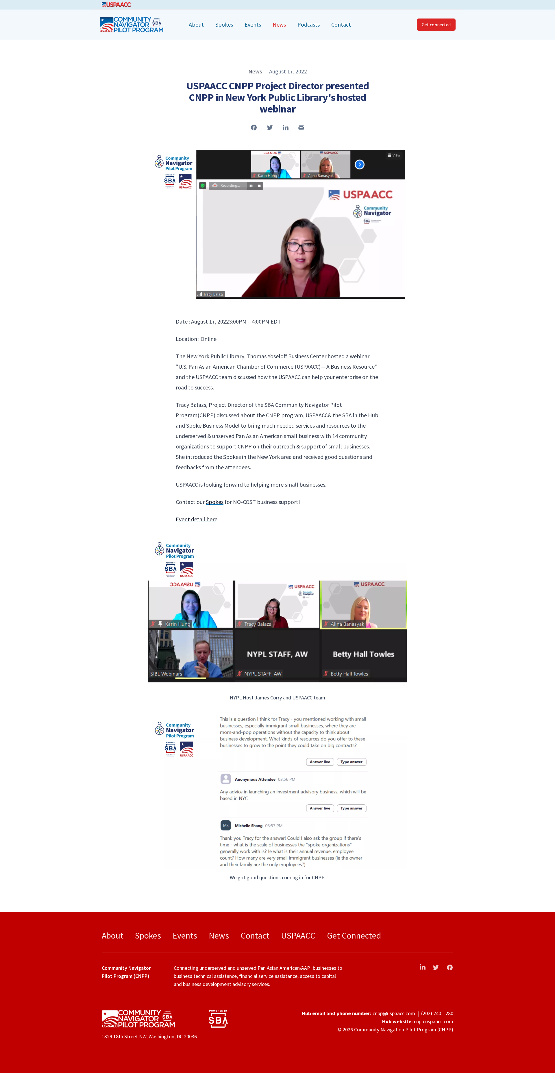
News (279, 24)
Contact (341, 24)
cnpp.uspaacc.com (433, 1021)
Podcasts (308, 24)
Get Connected (354, 935)
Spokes (224, 24)
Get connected (436, 24)
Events (253, 24)
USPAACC (298, 935)
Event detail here (196, 519)
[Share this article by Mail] (301, 127)
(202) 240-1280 (437, 1013)
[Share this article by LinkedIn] (285, 127)
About (196, 24)
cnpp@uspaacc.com (394, 1013)
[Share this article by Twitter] (270, 127)
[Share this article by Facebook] (253, 127)
